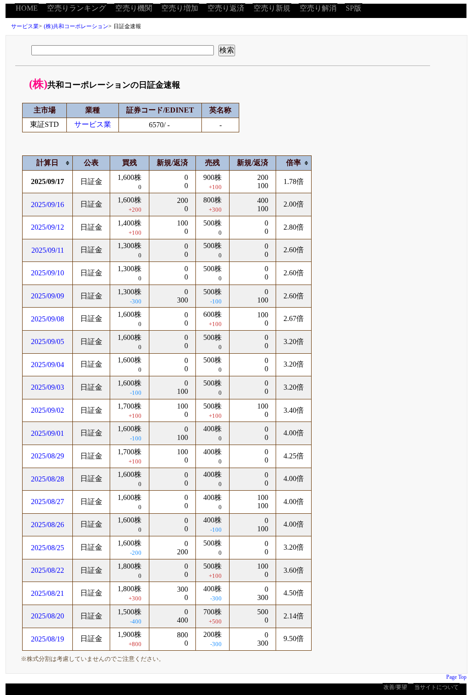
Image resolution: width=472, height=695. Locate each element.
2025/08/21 (47, 593)
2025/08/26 (47, 525)
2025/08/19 (47, 639)
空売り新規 (272, 8)
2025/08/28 (47, 479)
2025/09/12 (47, 227)
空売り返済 (225, 8)
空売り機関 (133, 8)
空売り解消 (318, 8)
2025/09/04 (47, 364)
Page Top (456, 677)
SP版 (353, 8)
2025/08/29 (47, 456)
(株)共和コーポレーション (76, 26)
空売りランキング (76, 8)
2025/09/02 (47, 410)
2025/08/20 (47, 616)
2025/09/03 (47, 387)
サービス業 (25, 26)
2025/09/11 (47, 250)
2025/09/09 (47, 296)
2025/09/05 (47, 341)
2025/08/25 (47, 548)
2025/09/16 (47, 204)
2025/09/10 (47, 273)
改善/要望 (395, 687)
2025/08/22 (47, 570)
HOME (27, 8)
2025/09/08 (47, 319)
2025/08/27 (47, 501)
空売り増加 (179, 8)
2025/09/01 (47, 433)
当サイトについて (436, 687)
